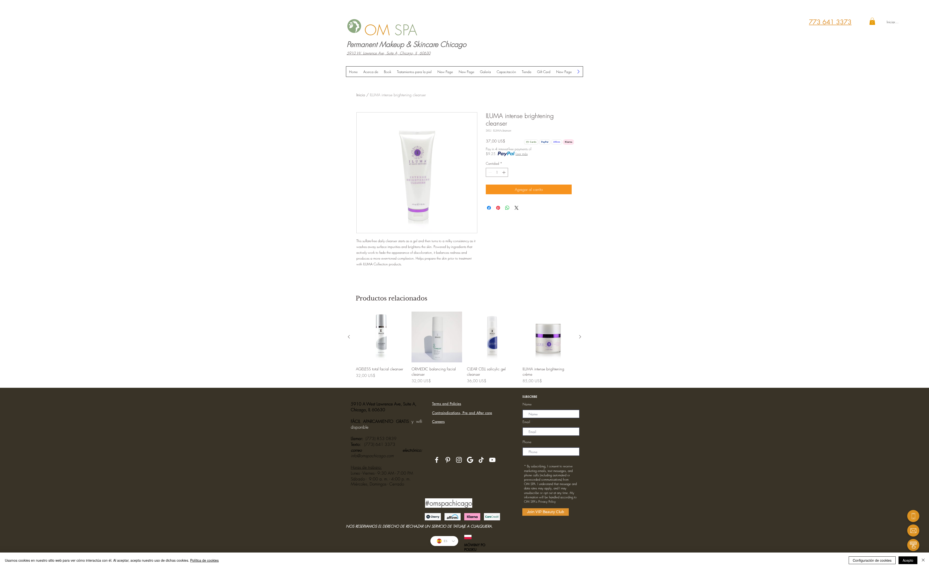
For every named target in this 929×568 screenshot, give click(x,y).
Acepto (908, 560)
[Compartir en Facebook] (489, 208)
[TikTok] (481, 460)
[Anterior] (349, 337)
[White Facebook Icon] (437, 460)
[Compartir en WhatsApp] (507, 208)
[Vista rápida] (381, 337)
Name (527, 404)
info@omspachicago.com (372, 455)
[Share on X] (516, 208)
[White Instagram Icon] (459, 460)
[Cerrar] (923, 560)
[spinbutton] (497, 172)
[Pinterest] (448, 460)
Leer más (522, 153)
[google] (470, 460)
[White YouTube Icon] (492, 460)
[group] (464, 347)
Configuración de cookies (872, 560)
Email (526, 422)
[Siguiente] (580, 337)
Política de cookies (204, 560)
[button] (872, 21)
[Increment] (504, 172)
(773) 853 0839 (381, 438)
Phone (527, 442)
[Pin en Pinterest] (498, 208)
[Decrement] (490, 172)
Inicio (360, 94)
